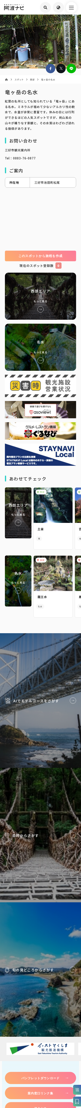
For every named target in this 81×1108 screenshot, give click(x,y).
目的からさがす (40, 835)
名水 (40, 347)
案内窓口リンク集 (40, 1093)
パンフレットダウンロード (40, 1078)
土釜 (41, 529)
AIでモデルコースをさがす (40, 700)
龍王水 (42, 597)
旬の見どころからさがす (40, 969)
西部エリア (40, 296)
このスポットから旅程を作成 (40, 256)
